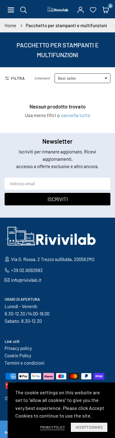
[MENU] (11, 9)
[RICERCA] (23, 9)
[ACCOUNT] (80, 9)
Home (10, 25)
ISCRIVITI (58, 199)
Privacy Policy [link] (52, 427)
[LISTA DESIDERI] (93, 9)
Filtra (18, 78)
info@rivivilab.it (26, 280)
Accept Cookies (89, 427)
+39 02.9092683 (27, 270)
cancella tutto (75, 115)
